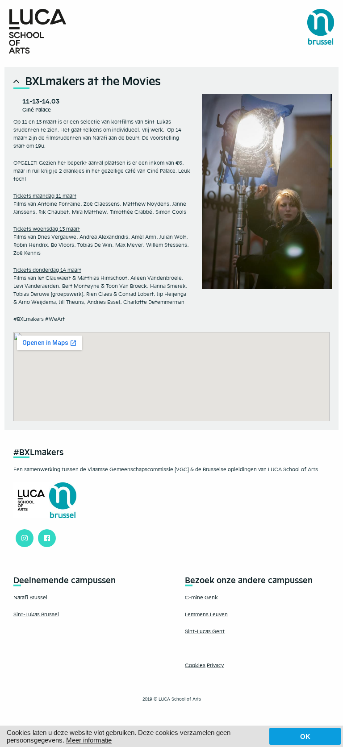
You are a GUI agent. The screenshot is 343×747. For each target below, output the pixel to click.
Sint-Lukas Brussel (36, 614)
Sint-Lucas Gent (205, 631)
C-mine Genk (201, 597)
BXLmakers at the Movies (93, 81)
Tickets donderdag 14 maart (47, 270)
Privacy (215, 665)
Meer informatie (89, 740)
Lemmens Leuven (206, 614)
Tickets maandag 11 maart (44, 195)
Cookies (195, 665)
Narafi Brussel (30, 597)
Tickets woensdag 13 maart (46, 228)
